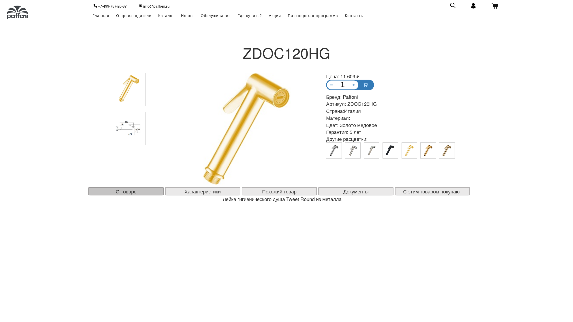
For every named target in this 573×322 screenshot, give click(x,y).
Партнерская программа (313, 15)
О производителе (134, 15)
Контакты (354, 15)
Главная (100, 15)
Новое (187, 15)
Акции (275, 15)
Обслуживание (216, 15)
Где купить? (250, 15)
